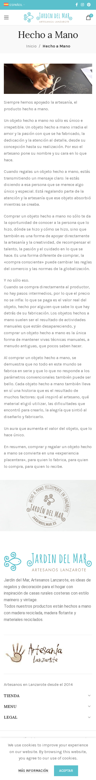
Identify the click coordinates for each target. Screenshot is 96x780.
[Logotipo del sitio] (48, 17)
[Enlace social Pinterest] (89, 4)
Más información (33, 771)
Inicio (31, 46)
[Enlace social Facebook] (76, 4)
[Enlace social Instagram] (82, 4)
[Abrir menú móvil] (6, 17)
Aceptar (66, 771)
